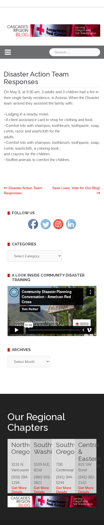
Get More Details (19, 490)
